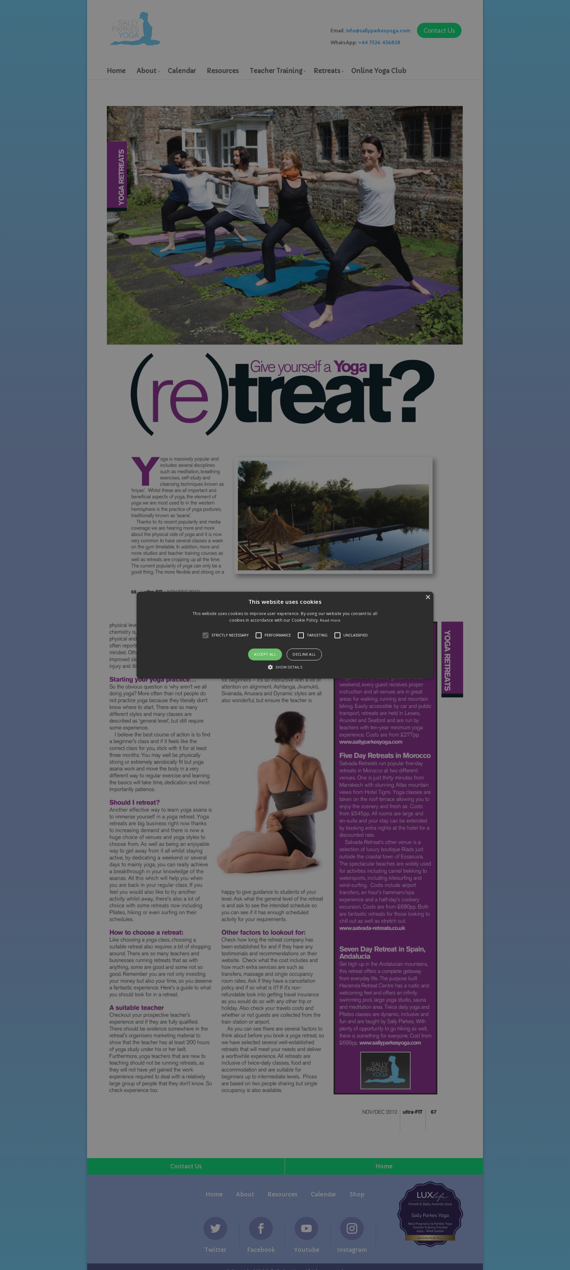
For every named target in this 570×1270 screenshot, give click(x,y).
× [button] (427, 597)
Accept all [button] (265, 654)
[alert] (285, 635)
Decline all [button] (304, 654)
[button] (285, 635)
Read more (330, 620)
